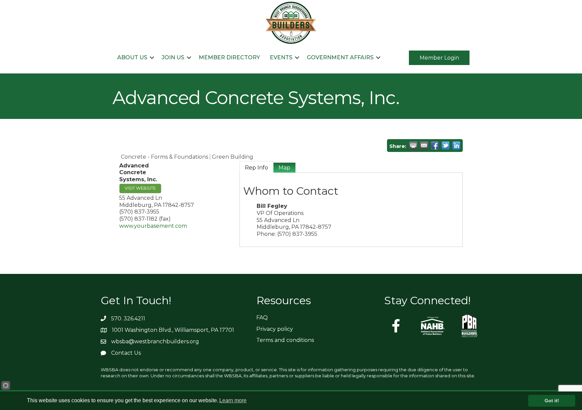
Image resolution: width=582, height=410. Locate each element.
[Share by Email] (424, 145)
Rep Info (256, 167)
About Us (132, 57)
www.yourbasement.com (153, 226)
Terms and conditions (285, 340)
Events (281, 57)
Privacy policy (274, 329)
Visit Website (140, 188)
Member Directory (229, 57)
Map (284, 167)
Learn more (233, 400)
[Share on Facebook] (435, 145)
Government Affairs (340, 57)
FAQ (262, 317)
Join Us (173, 57)
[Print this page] (413, 145)
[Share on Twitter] (446, 145)
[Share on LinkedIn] (456, 145)
